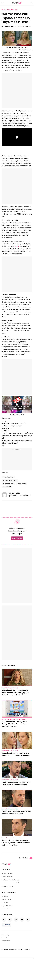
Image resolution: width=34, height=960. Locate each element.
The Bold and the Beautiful (10, 883)
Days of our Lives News (10, 480)
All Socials (6, 925)
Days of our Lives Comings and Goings (14, 719)
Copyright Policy (6, 940)
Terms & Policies (7, 906)
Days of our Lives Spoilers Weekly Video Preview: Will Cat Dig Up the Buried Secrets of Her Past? (15, 692)
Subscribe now (17, 538)
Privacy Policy (5, 935)
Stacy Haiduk (7, 487)
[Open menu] (2, 3)
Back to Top (23, 858)
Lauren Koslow (21, 484)
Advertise (5, 902)
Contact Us (5, 909)
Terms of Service (6, 938)
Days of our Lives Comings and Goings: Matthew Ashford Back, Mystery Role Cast (14, 723)
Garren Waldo (9, 27)
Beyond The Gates (8, 886)
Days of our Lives (8, 477)
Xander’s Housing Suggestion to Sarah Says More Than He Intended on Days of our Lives (16, 842)
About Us (5, 896)
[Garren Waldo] (5, 495)
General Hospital (7, 876)
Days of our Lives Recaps (10, 809)
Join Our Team (6, 899)
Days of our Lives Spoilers (10, 688)
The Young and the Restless (10, 880)
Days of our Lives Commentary (11, 838)
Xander (16, 246)
